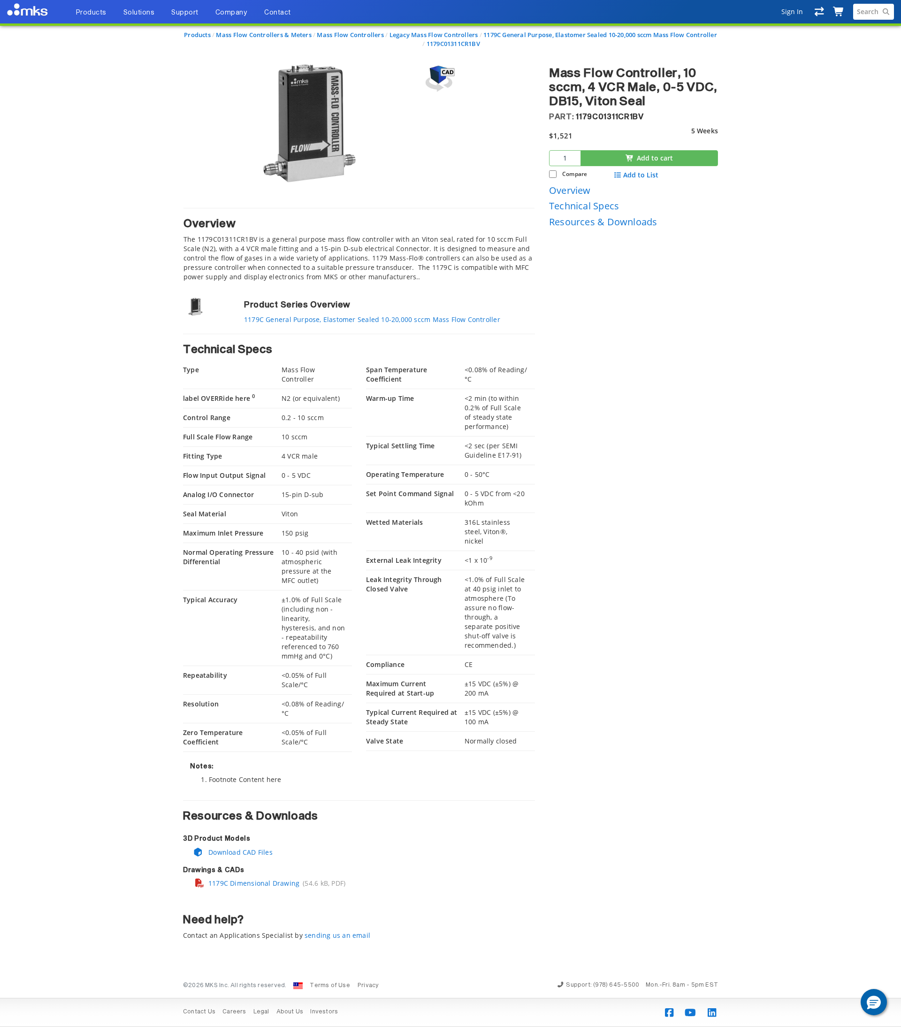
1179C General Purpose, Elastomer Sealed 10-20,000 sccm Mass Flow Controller (600, 35)
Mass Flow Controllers (350, 35)
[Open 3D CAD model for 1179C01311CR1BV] (439, 78)
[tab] (358, 245)
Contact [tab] (277, 12)
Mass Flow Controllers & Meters (263, 35)
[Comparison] (819, 11)
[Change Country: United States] (298, 985)
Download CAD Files (239, 852)
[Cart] (839, 11)
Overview (570, 190)
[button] (874, 1002)
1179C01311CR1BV (453, 43)
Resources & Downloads (603, 221)
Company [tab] (231, 12)
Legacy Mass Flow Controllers (433, 35)
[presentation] (450, 513)
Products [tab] (91, 12)
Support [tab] (185, 12)
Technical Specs (584, 206)
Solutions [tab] (139, 12)
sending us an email (337, 935)
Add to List (640, 175)
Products (197, 35)
